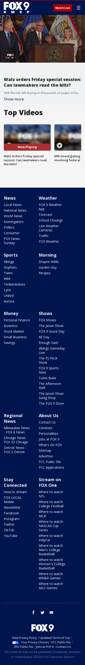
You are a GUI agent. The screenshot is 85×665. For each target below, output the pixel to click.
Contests (45, 428)
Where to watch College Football (51, 504)
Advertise (46, 456)
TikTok (9, 530)
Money (11, 313)
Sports (11, 255)
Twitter (9, 524)
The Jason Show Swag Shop (51, 395)
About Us (48, 415)
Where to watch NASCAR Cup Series (51, 525)
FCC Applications (51, 467)
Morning (48, 255)
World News (13, 216)
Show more (14, 99)
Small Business (15, 337)
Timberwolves (14, 284)
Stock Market (14, 331)
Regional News (13, 418)
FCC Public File (50, 461)
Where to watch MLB (51, 513)
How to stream (15, 492)
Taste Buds (47, 378)
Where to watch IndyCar (51, 537)
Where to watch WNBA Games (51, 576)
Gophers (10, 267)
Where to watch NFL (51, 494)
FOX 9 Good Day (51, 331)
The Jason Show (51, 325)
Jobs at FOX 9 (49, 439)
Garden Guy (48, 267)
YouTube (10, 535)
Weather (48, 198)
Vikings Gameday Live (52, 350)
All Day (44, 337)
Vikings (9, 261)
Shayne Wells (49, 261)
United (9, 295)
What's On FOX (50, 445)
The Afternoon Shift (50, 385)
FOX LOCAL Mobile (13, 499)
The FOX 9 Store (51, 403)
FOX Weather (49, 241)
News (10, 198)
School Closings (51, 220)
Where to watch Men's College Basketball (51, 549)
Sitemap (45, 450)
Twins (8, 273)
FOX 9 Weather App (50, 206)
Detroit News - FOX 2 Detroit (15, 449)
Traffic (44, 236)
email (51, 612)
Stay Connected (15, 482)
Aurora (9, 301)
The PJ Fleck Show (48, 360)
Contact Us (47, 422)
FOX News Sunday (12, 240)
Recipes (45, 273)
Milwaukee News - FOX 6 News (17, 430)
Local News (13, 204)
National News (15, 210)
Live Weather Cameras (49, 228)
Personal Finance (17, 320)
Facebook (11, 513)
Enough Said (48, 342)
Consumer (12, 233)
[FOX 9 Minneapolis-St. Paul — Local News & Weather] (17, 7)
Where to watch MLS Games (51, 585)
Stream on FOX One (50, 482)
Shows (45, 313)
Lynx (7, 290)
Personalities (48, 433)
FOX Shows (47, 320)
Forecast (45, 214)
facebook (33, 612)
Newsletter (12, 507)
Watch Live (62, 8)
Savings (9, 342)
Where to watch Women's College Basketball (52, 563)
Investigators (14, 221)
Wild (7, 278)
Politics (9, 227)
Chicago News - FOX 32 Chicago (16, 439)
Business (10, 325)
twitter (42, 612)
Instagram (11, 518)
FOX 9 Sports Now (49, 370)
